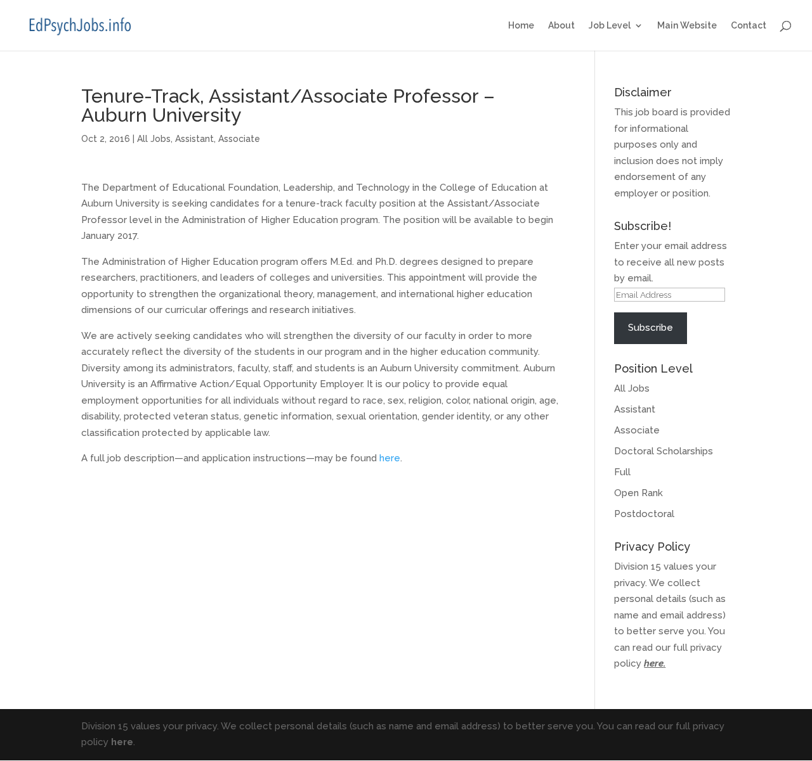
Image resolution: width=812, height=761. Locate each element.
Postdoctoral (644, 514)
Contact (748, 25)
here (389, 458)
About (561, 25)
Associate (239, 139)
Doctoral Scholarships (663, 451)
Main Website (687, 25)
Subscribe (650, 327)
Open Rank (638, 493)
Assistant (194, 139)
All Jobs (154, 139)
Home (521, 25)
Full (622, 472)
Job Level (610, 25)
